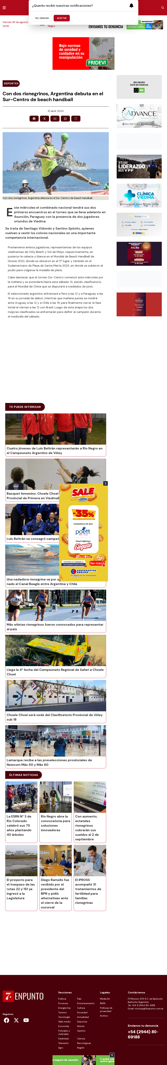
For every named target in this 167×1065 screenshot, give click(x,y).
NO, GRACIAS (42, 18)
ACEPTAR (62, 18)
